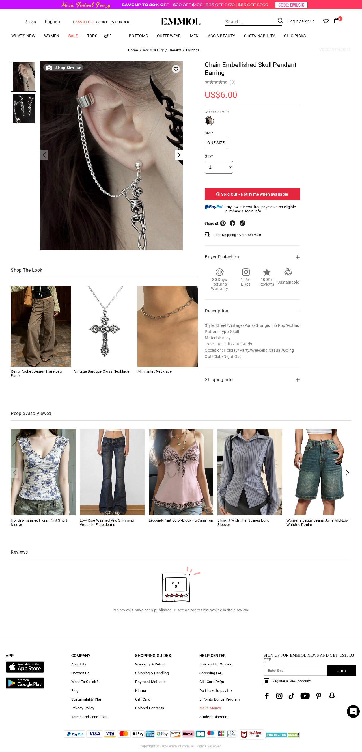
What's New (23, 36)
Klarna (140, 690)
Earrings (192, 50)
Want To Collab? (84, 682)
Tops (92, 36)
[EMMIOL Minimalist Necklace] (167, 326)
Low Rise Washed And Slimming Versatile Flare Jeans (107, 522)
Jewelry (175, 50)
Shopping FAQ (211, 673)
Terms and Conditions (89, 717)
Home (133, 50)
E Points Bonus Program (219, 699)
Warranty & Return (150, 664)
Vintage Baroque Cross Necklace (101, 371)
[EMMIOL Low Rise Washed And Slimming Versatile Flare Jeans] (112, 472)
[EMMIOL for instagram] (279, 696)
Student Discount (214, 717)
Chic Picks (295, 36)
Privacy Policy (82, 708)
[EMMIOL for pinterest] (319, 696)
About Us (78, 664)
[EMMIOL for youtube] (305, 696)
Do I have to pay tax (215, 690)
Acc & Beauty (221, 36)
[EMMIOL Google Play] (25, 687)
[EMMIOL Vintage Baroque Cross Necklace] (104, 326)
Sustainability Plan (86, 699)
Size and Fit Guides (215, 664)
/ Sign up (306, 21)
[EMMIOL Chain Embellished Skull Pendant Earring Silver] (209, 123)
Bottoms (138, 36)
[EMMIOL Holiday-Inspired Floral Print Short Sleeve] (43, 472)
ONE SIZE (216, 143)
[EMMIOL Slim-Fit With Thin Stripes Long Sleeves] (249, 472)
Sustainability (259, 36)
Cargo (113, 36)
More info (253, 211)
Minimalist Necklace (154, 371)
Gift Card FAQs (211, 682)
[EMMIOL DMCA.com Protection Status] (282, 738)
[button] (347, 473)
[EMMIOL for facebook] (267, 696)
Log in (293, 21)
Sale (73, 36)
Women (51, 36)
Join (341, 670)
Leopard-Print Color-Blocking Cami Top (181, 520)
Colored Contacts (149, 708)
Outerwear (169, 36)
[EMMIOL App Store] (25, 671)
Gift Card (142, 699)
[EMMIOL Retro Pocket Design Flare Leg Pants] (41, 326)
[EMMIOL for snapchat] (332, 695)
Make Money (210, 708)
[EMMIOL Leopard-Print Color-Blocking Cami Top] (181, 472)
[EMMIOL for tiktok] (291, 696)
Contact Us (80, 673)
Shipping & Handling (152, 673)
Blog (75, 690)
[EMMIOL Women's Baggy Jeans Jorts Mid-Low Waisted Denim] (318, 472)
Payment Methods (150, 682)
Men (194, 36)
